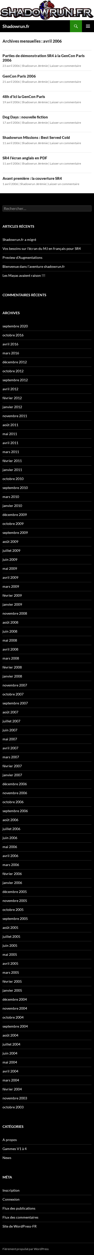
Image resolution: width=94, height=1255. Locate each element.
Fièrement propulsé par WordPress (26, 1249)
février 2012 (12, 398)
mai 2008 (10, 640)
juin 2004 (10, 1053)
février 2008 (12, 667)
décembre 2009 (15, 514)
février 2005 (12, 981)
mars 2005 (11, 972)
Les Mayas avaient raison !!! (24, 275)
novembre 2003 (15, 1098)
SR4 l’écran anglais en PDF (25, 158)
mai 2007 (10, 739)
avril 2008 (10, 649)
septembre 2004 (15, 1026)
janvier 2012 (12, 407)
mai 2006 (10, 847)
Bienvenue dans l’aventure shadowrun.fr (34, 266)
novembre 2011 (15, 416)
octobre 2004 (13, 1017)
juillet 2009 (11, 550)
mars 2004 (11, 1080)
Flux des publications (19, 1208)
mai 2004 (10, 1062)
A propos (10, 1140)
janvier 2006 (12, 882)
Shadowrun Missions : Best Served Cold (36, 137)
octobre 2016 (13, 335)
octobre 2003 (13, 1107)
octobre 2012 (13, 371)
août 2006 (10, 820)
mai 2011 (10, 434)
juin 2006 (10, 838)
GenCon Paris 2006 (19, 76)
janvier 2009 (12, 604)
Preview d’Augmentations (22, 257)
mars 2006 (11, 865)
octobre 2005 (13, 909)
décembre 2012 (15, 362)
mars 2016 (11, 353)
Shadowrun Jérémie (35, 66)
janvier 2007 (12, 775)
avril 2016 (10, 344)
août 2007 (10, 712)
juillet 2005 (11, 936)
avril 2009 (10, 577)
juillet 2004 (11, 1044)
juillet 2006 (11, 829)
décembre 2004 (15, 999)
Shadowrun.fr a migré (19, 239)
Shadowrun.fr (16, 26)
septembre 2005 (15, 918)
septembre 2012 (15, 380)
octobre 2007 (13, 694)
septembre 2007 (15, 703)
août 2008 (10, 622)
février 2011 (12, 461)
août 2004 (10, 1035)
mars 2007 (11, 757)
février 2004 (12, 1089)
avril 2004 (10, 1071)
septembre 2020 (15, 326)
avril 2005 (10, 963)
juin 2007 (10, 730)
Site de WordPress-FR (20, 1226)
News (7, 1158)
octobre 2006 (13, 802)
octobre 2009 (13, 523)
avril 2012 (10, 389)
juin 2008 (10, 631)
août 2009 (10, 541)
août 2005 (10, 927)
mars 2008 (11, 658)
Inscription (11, 1190)
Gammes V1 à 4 (15, 1149)
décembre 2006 (15, 784)
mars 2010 (11, 496)
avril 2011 (10, 443)
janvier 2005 (12, 990)
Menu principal (88, 26)
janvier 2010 (12, 505)
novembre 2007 (15, 685)
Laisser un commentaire (65, 66)
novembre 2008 (15, 613)
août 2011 (10, 425)
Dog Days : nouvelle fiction (25, 117)
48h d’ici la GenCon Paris (24, 96)
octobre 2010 (13, 479)
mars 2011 (11, 452)
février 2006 (12, 873)
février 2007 (12, 766)
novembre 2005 (15, 900)
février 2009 (12, 595)
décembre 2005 (15, 891)
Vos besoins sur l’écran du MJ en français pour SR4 (42, 248)
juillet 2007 (11, 721)
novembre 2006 (15, 793)
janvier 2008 (12, 676)
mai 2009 (10, 568)
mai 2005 (10, 954)
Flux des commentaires (20, 1217)
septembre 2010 (15, 487)
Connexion (11, 1199)
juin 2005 (10, 945)
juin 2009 (10, 559)
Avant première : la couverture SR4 (32, 178)
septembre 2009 (15, 532)
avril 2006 (10, 856)
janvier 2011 (12, 470)
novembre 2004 (15, 1008)
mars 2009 (11, 586)
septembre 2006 (15, 811)
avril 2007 (10, 748)
